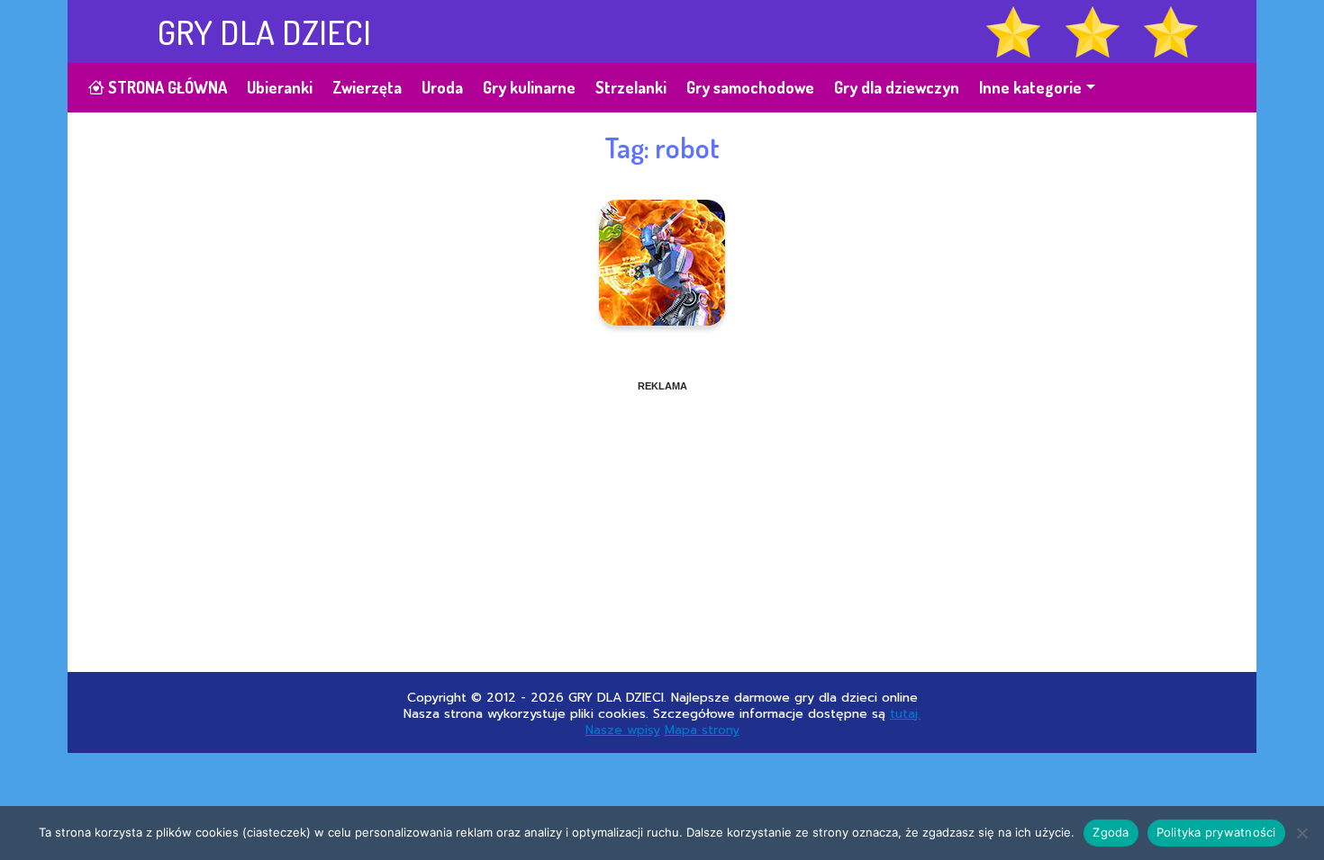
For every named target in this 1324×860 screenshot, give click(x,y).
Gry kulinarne (529, 87)
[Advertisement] (662, 519)
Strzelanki (631, 87)
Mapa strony (702, 730)
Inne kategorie (1030, 87)
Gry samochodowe (750, 87)
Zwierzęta (367, 87)
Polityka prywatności (1216, 832)
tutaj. (905, 713)
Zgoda (1111, 832)
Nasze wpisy (622, 730)
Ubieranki (280, 87)
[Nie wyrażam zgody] (1301, 833)
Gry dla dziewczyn (896, 87)
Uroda (442, 87)
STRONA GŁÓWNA (165, 87)
